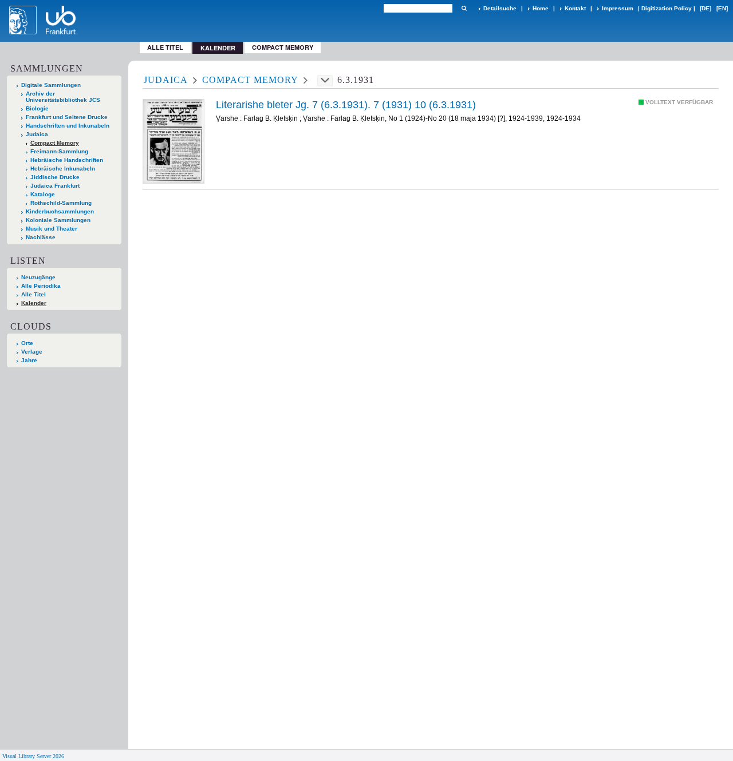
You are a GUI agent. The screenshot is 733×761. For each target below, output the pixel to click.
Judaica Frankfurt (55, 186)
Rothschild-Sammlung (61, 203)
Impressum (617, 8)
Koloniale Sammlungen (58, 220)
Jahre (29, 360)
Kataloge (42, 194)
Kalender (33, 303)
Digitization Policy (666, 8)
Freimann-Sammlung (59, 151)
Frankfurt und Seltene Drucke (67, 117)
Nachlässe (41, 237)
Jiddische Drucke (55, 177)
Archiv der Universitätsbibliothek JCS (63, 96)
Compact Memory (282, 47)
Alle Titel (165, 47)
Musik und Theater (51, 228)
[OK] (464, 8)
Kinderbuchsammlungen (60, 211)
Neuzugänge (38, 277)
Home (541, 8)
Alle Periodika (41, 286)
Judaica (37, 134)
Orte (27, 343)
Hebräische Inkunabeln (62, 168)
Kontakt (575, 8)
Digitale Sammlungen (51, 85)
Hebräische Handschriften (66, 160)
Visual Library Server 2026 (33, 756)
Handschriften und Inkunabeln (67, 125)
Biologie (37, 108)
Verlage (31, 351)
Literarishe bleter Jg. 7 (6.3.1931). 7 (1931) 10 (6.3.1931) (346, 104)
